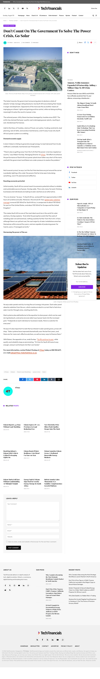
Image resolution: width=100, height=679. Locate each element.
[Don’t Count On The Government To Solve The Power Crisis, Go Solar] (32, 90)
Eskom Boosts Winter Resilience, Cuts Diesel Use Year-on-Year (31, 453)
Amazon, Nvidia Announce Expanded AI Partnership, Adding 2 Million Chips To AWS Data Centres (81, 86)
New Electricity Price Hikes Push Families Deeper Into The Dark (52, 427)
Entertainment (53, 15)
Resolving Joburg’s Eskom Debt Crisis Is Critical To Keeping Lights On (10, 454)
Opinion (68, 15)
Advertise (55, 646)
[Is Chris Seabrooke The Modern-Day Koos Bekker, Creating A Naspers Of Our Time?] (71, 220)
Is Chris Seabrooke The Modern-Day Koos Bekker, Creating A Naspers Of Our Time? (86, 221)
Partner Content (9, 25)
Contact (81, 15)
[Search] (93, 15)
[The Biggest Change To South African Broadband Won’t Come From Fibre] (71, 106)
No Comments (26, 42)
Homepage (21, 15)
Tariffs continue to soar (45, 339)
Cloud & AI (35, 15)
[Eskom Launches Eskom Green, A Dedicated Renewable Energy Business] (53, 441)
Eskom (13, 372)
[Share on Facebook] (84, 42)
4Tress (11, 42)
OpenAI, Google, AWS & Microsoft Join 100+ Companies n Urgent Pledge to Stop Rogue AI (86, 207)
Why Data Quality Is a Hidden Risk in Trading (82, 596)
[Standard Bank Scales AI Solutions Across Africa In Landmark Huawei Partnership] (71, 247)
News (28, 15)
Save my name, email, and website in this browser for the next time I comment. (32, 542)
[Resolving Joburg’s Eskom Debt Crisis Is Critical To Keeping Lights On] (12, 441)
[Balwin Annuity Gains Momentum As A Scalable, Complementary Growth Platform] (53, 470)
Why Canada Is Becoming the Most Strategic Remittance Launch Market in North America (32, 2)
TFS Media (26, 651)
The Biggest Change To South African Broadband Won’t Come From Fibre (86, 105)
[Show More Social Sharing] (95, 42)
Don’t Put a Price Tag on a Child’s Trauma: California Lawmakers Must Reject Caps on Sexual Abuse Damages (54, 593)
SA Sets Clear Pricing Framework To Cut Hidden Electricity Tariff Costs (86, 117)
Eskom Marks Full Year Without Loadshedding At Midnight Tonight (11, 481)
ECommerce (43, 15)
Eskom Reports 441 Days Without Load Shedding (12, 426)
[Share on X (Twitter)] (88, 42)
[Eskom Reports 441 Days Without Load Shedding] (12, 415)
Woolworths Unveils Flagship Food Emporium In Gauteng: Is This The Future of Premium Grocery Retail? (82, 601)
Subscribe (94, 8)
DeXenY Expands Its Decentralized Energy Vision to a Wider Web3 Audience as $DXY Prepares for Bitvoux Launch (53, 610)
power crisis (36, 372)
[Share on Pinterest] (91, 42)
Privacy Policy (86, 294)
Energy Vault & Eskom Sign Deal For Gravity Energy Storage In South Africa (32, 482)
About (77, 646)
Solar (44, 372)
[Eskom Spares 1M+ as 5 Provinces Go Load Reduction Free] (33, 415)
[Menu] (96, 15)
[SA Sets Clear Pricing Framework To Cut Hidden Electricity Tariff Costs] (71, 117)
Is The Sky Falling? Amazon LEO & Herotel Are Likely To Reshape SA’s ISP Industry (86, 234)
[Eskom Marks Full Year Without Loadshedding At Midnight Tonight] (12, 470)
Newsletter (35, 646)
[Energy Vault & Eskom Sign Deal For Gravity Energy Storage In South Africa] (33, 470)
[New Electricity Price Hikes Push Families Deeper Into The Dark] (53, 415)
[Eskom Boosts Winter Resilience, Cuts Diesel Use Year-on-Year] (33, 441)
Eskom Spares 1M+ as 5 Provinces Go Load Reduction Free (32, 427)
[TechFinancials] (50, 8)
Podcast (74, 15)
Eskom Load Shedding (23, 372)
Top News (70, 80)
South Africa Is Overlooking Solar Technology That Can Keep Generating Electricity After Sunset (86, 129)
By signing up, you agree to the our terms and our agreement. (82, 294)
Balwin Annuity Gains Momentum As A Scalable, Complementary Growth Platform (53, 482)
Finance (61, 15)
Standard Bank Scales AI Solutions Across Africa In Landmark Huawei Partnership (85, 247)
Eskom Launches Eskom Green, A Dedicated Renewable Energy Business (52, 454)
